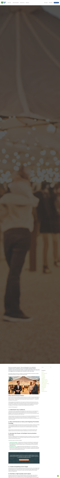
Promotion (42, 388)
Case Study (43, 374)
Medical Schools (43, 386)
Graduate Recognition (44, 379)
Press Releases (43, 387)
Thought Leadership (44, 391)
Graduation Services (44, 382)
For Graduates (43, 377)
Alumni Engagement (30, 188)
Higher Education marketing (45, 383)
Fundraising (43, 378)
